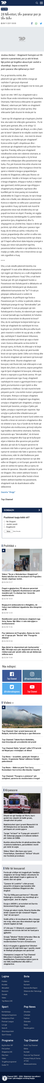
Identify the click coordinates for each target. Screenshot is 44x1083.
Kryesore (11, 790)
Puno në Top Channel (32, 1055)
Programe (7, 1040)
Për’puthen (6, 1049)
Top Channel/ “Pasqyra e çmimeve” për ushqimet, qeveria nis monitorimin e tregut (21, 777)
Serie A (4, 1028)
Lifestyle (27, 1015)
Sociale (4, 994)
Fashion (27, 1018)
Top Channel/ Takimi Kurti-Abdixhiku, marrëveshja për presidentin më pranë (19, 741)
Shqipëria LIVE (7, 1052)
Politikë (4, 9)
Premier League (8, 1021)
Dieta (26, 1025)
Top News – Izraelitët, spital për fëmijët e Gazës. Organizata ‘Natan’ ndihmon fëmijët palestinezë (21, 759)
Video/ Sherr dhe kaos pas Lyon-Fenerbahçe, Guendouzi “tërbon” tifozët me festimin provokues (21, 853)
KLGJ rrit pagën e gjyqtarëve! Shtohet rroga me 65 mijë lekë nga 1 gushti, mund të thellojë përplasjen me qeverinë (22, 948)
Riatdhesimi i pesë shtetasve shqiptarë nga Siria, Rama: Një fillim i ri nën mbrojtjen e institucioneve (21, 623)
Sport (5, 1006)
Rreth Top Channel (31, 1045)
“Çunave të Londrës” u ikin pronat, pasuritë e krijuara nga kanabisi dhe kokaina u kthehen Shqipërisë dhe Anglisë (19, 887)
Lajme (5, 976)
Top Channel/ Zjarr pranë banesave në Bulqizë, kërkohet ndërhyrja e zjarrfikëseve (21, 732)
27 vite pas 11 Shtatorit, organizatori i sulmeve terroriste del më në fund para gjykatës (21, 930)
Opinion (26, 981)
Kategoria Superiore (9, 1015)
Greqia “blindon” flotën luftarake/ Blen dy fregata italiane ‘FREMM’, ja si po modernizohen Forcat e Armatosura (22, 939)
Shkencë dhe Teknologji (32, 991)
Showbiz (27, 1012)
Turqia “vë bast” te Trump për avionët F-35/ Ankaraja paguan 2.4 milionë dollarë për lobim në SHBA (21, 835)
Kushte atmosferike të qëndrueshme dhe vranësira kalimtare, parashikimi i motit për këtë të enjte (22, 844)
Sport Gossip (6, 1035)
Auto (25, 994)
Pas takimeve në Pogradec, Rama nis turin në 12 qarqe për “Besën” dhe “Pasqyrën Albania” (21, 637)
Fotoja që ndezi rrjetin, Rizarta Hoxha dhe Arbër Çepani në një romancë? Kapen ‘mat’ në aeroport (22, 912)
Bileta (26, 1049)
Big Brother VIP (7, 1045)
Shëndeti (27, 1021)
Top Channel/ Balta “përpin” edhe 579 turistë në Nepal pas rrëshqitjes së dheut (21, 749)
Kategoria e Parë (8, 1018)
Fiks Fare (5, 1055)
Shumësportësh (8, 1031)
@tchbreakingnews (12, 691)
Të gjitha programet (9, 1062)
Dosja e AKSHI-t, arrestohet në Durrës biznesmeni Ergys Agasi (21, 905)
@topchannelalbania (32, 678)
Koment (27, 985)
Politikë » (9, 546)
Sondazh (9, 510)
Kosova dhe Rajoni (30, 988)
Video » (8, 702)
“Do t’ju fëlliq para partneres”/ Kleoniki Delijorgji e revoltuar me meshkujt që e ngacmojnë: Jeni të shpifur (21, 897)
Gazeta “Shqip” (8, 492)
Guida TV (5, 1065)
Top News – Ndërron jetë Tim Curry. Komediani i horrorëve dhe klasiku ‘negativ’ (21, 768)
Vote (8, 531)
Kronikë (4, 985)
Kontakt (27, 1052)
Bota (26, 976)
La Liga (4, 1025)
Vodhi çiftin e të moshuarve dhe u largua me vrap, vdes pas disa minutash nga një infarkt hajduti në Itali (22, 921)
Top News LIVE (7, 1001)
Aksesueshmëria (30, 1064)
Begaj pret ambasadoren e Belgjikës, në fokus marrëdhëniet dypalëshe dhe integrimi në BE (21, 609)
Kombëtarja (6, 1012)
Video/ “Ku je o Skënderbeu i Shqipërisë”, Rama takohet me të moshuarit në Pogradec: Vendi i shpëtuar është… (22, 578)
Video (4, 998)
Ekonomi (5, 991)
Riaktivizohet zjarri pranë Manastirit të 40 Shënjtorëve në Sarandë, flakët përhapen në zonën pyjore (21, 826)
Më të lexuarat (15, 868)
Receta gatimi (29, 1028)
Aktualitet (5, 988)
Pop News (30, 1006)
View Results (17, 531)
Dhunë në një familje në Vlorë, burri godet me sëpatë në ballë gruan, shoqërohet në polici (19, 818)
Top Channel (12, 678)
